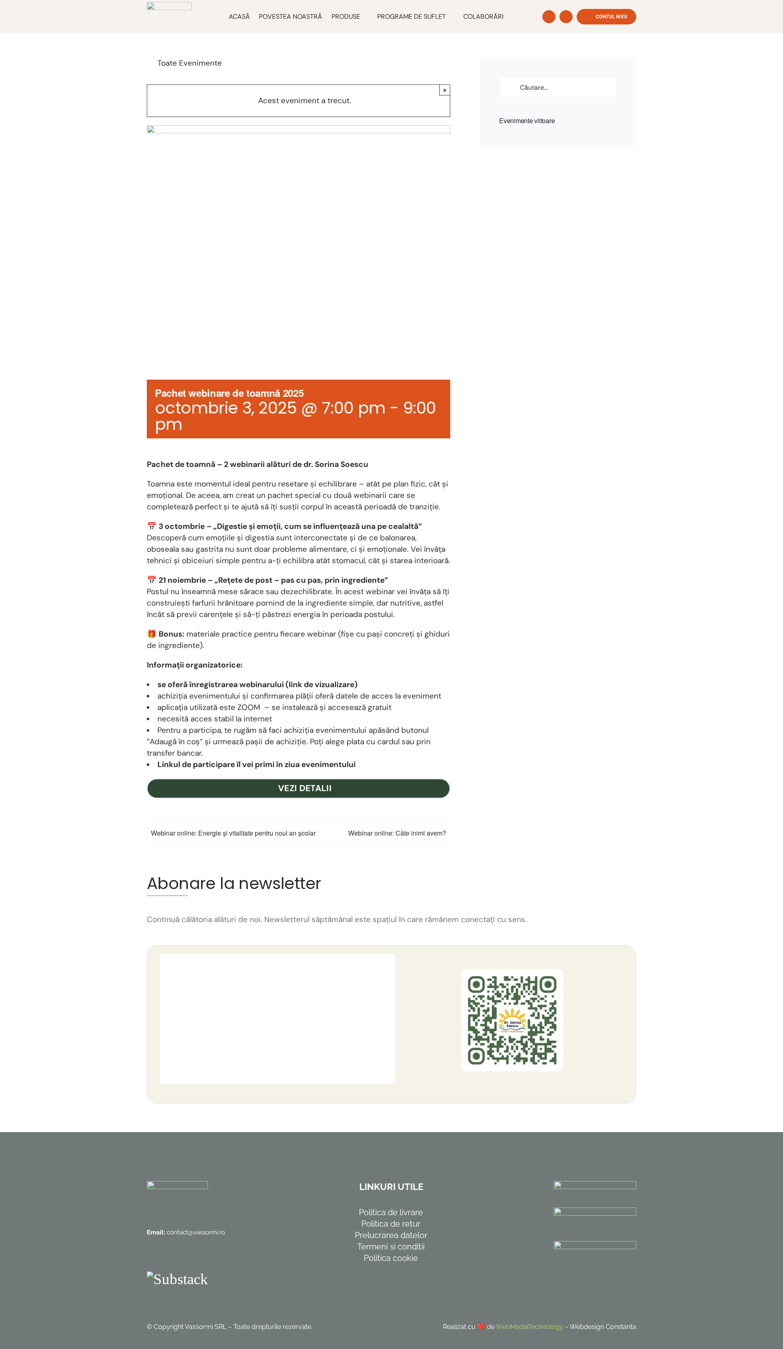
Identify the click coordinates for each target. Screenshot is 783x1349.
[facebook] (153, 1255)
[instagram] (173, 1255)
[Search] (548, 17)
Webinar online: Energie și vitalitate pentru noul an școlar (233, 833)
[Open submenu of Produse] (364, 16)
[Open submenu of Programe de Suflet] (450, 16)
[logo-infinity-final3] (169, 6)
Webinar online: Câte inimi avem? (397, 833)
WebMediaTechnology (529, 1327)
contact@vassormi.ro (196, 1232)
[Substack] (177, 1279)
